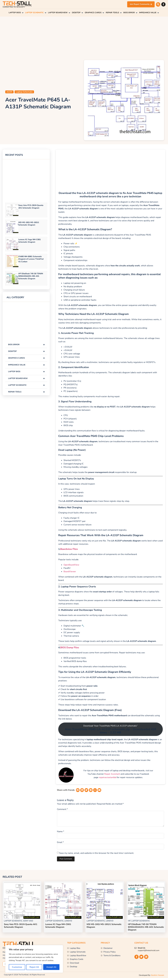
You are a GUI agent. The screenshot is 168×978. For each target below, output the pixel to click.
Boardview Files (69, 549)
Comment (62, 809)
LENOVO (68, 921)
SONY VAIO (28, 921)
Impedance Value (26, 365)
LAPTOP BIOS (26, 371)
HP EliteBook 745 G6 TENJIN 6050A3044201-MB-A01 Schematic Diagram (30, 276)
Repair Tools (26, 392)
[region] (34, 959)
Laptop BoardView (26, 378)
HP (129, 921)
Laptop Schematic (24, 91)
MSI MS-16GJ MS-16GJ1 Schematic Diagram (28, 223)
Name (60, 831)
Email (60, 842)
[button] (158, 4)
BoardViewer (70, 571)
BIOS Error (26, 344)
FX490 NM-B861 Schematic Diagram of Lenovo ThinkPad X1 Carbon (30, 259)
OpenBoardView (71, 564)
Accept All (51, 967)
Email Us (141, 948)
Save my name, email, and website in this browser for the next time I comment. (96, 853)
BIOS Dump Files (69, 647)
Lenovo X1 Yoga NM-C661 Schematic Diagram (29, 240)
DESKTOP (26, 351)
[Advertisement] (84, 37)
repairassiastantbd (107, 777)
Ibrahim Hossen (157, 975)
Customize (17, 967)
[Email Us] (135, 948)
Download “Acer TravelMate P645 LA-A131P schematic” (110, 729)
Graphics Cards (26, 358)
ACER (9, 91)
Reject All (34, 967)
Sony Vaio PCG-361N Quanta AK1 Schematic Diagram (30, 206)
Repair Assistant (112, 774)
